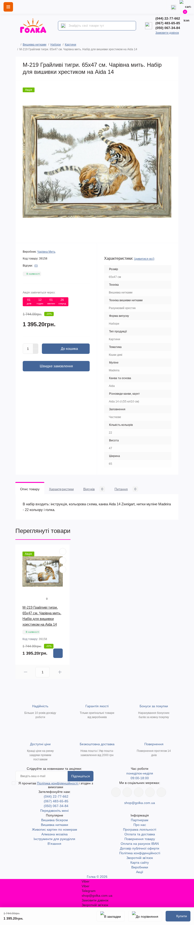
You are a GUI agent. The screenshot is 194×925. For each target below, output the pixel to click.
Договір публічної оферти (139, 848)
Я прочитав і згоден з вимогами (55, 785)
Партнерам (139, 820)
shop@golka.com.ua (139, 803)
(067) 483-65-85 (167, 23)
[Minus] (35, 351)
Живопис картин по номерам (54, 829)
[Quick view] (62, 551)
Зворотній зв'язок (139, 858)
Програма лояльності (139, 829)
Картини (70, 44)
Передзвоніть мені (54, 810)
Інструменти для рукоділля (54, 839)
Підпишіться (80, 776)
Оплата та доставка (139, 834)
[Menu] (8, 7)
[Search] (63, 25)
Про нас (139, 825)
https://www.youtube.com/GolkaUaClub (138, 792)
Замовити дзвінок (167, 32)
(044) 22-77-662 (167, 18)
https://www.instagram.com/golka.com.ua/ (127, 792)
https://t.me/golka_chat (161, 792)
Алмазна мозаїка (54, 834)
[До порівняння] (145, 916)
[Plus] (35, 346)
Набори (55, 44)
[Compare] (62, 569)
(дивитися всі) (144, 258)
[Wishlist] (62, 560)
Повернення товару (139, 839)
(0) (36, 265)
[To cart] (58, 653)
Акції (139, 872)
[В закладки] (111, 916)
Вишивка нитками (34, 44)
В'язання (54, 843)
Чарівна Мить (46, 251)
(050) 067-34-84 (167, 28)
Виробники (139, 867)
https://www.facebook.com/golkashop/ (116, 792)
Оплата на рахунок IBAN (140, 843)
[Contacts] (173, 7)
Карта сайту (139, 862)
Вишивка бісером (54, 820)
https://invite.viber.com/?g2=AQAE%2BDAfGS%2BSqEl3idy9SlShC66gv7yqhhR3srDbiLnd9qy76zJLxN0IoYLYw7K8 (150, 792)
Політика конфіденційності (58, 783)
